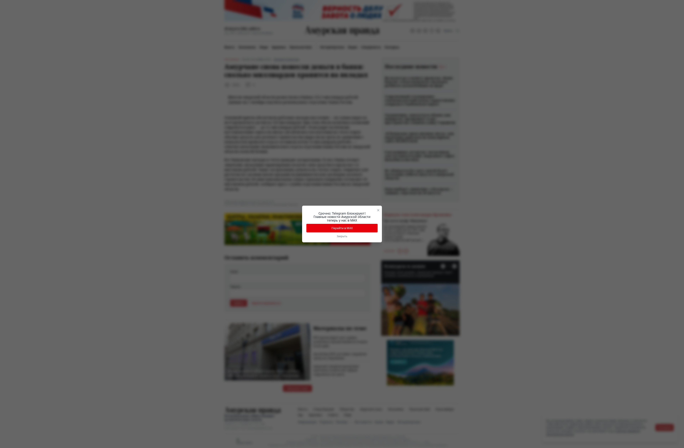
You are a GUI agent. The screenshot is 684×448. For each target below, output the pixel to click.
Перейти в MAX (342, 228)
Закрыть (342, 236)
